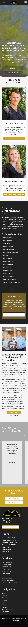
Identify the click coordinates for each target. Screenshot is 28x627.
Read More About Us (14, 412)
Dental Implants (7, 258)
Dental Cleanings (8, 264)
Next (16, 288)
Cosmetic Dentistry (8, 237)
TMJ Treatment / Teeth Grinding (12, 282)
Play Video (14, 339)
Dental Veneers (7, 240)
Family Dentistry (7, 270)
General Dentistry (8, 261)
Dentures (5, 255)
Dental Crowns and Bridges (10, 252)
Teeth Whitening (7, 243)
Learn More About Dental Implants (14, 315)
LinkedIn (15, 623)
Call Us (1, 2)
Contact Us (3, 2)
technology (16, 370)
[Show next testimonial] (24, 435)
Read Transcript (14, 415)
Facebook (9, 623)
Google (12, 623)
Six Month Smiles (8, 246)
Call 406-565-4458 (14, 498)
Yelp (18, 623)
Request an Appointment (14, 72)
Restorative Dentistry (9, 249)
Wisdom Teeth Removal (9, 279)
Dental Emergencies (8, 276)
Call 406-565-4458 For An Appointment (14, 68)
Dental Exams (7, 267)
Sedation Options (8, 273)
